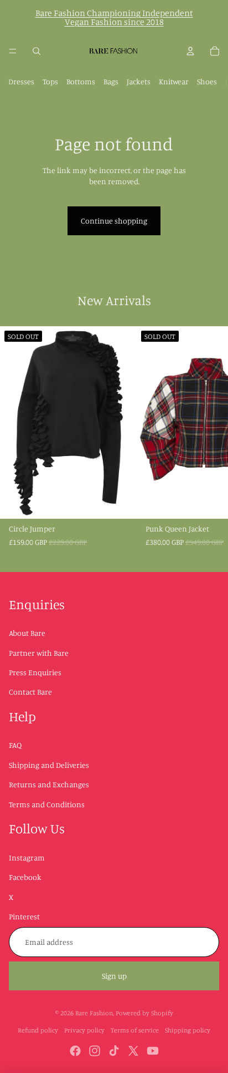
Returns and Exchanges (49, 784)
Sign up (114, 975)
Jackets (139, 81)
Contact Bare (30, 691)
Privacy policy (84, 1030)
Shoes (207, 81)
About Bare (27, 632)
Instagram (27, 857)
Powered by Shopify (144, 1013)
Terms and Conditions (47, 804)
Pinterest (24, 916)
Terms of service (135, 1030)
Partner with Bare (39, 652)
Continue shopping (114, 220)
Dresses (21, 81)
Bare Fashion (94, 1013)
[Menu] (12, 51)
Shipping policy (187, 1030)
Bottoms (80, 81)
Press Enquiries (35, 672)
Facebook (25, 877)
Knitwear (174, 81)
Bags (110, 81)
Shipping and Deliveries (49, 765)
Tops (50, 81)
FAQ (15, 745)
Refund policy (38, 1030)
